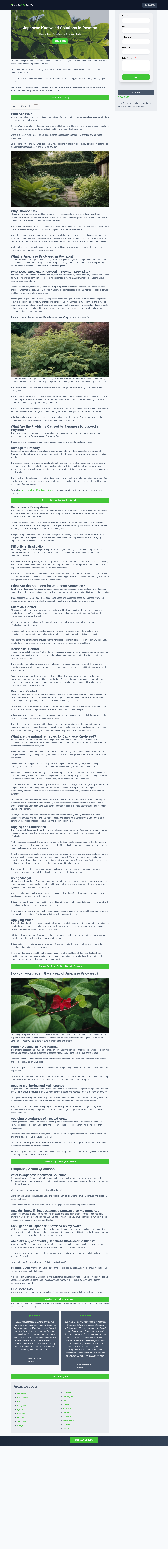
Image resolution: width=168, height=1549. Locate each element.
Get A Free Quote (60, 1376)
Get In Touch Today (60, 97)
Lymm (20, 1409)
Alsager (20, 1425)
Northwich (21, 1417)
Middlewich (22, 1413)
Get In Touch (136, 92)
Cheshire (67, 1392)
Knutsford (21, 1401)
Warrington (68, 1396)
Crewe (66, 1404)
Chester (66, 1424)
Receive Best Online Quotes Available (60, 500)
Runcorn (67, 1408)
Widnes (66, 1412)
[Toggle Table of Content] (34, 106)
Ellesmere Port (69, 1420)
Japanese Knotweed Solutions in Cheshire (37, 490)
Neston (66, 1428)
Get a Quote (60, 41)
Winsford (67, 1400)
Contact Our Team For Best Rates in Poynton (60, 966)
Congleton (21, 1405)
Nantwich (67, 1416)
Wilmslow (21, 1393)
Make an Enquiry (84, 1440)
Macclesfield (22, 1397)
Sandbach (21, 1421)
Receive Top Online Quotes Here (60, 1162)
